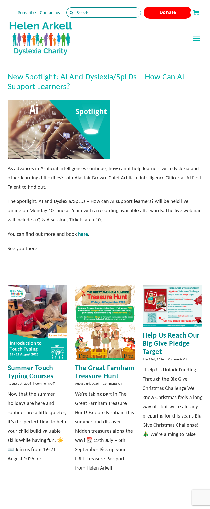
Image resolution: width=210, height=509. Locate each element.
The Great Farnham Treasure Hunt (104, 371)
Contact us (50, 12)
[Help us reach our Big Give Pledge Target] (172, 306)
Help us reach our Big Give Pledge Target (171, 343)
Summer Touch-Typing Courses (32, 371)
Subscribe (27, 12)
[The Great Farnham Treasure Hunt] (105, 322)
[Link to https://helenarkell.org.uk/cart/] (196, 12)
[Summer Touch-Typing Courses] (37, 322)
